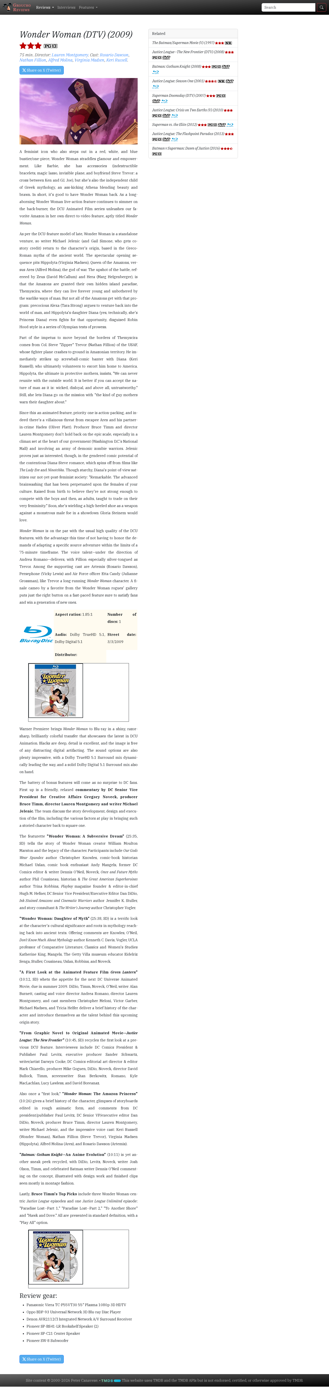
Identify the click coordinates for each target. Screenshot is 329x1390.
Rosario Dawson (114, 54)
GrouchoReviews (22, 7)
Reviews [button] (43, 7)
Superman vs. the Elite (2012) (175, 124)
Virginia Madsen (90, 60)
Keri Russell (116, 60)
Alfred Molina (60, 60)
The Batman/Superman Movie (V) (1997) (183, 42)
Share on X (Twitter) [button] (43, 70)
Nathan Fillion (32, 60)
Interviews (66, 7)
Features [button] (87, 7)
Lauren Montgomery (70, 54)
